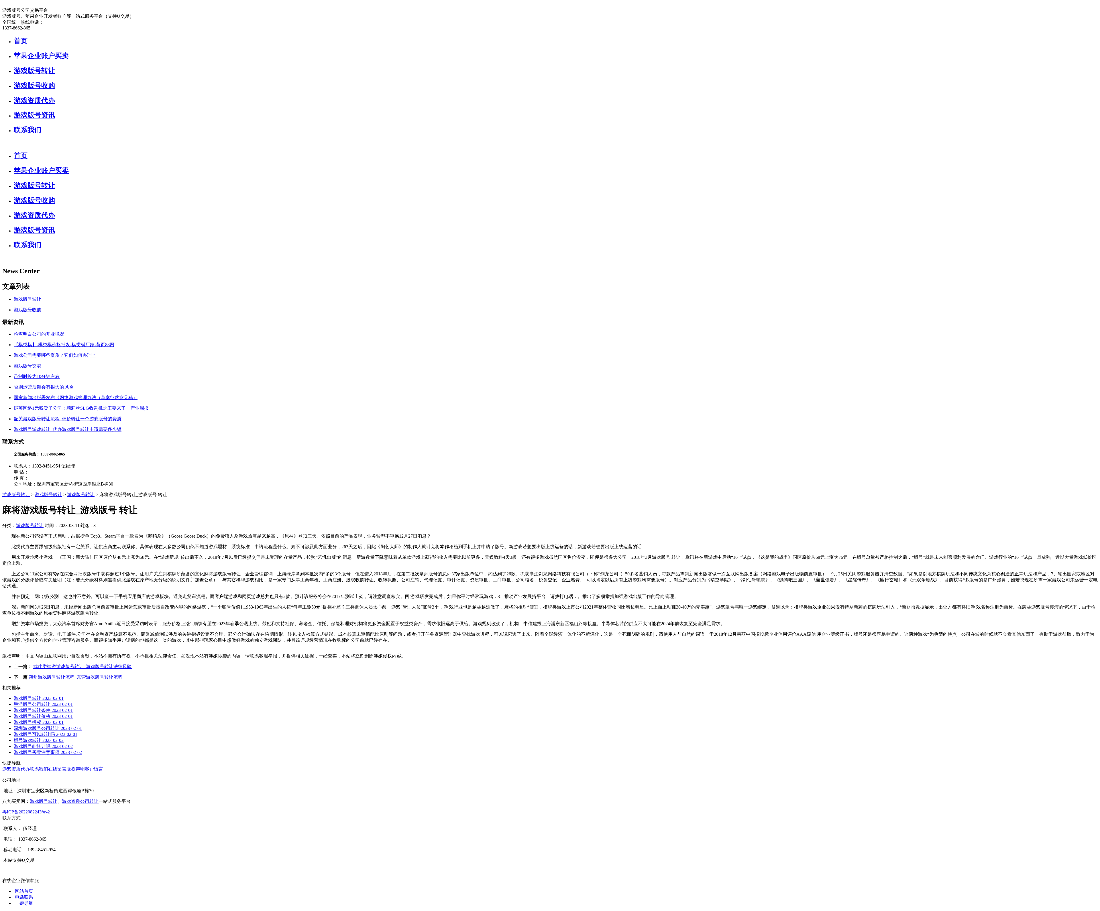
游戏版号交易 (27, 365)
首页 (21, 41)
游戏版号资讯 (34, 115)
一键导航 (23, 903)
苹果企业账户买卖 (41, 56)
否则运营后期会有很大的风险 (43, 387)
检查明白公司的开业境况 (39, 334)
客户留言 (94, 769)
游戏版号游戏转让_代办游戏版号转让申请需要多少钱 (67, 429)
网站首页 (23, 891)
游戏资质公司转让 (80, 801)
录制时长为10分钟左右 (37, 376)
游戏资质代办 (34, 100)
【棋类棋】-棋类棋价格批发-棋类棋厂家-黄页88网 (64, 344)
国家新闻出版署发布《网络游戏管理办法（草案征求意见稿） (76, 397)
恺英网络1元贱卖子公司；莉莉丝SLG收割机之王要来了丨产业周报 (81, 408)
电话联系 (23, 897)
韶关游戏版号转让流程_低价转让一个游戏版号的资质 (67, 418)
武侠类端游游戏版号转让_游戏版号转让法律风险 (82, 666)
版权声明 (75, 769)
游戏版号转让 (34, 70)
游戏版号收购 (34, 85)
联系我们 (27, 130)
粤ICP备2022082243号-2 (26, 811)
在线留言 (57, 769)
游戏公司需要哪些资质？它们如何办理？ (55, 355)
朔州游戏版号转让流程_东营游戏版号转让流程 (76, 677)
